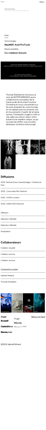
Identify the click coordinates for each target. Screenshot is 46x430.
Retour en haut (38, 316)
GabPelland (2, 1)
